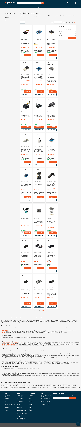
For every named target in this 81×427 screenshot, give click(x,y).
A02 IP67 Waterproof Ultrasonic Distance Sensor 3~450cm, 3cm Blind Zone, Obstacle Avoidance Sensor (51, 115)
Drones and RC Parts (20, 399)
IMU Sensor (6, 11)
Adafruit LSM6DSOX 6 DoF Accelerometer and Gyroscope (51, 221)
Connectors (19, 405)
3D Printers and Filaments (21, 412)
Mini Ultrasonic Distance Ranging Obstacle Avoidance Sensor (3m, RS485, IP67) (25, 42)
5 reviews (53, 46)
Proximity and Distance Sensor (10, 13)
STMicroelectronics (32, 405)
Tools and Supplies (20, 419)
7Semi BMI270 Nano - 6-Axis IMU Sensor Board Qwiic (25, 77)
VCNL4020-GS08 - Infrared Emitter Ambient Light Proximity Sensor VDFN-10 (37, 258)
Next (43, 310)
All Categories (7, 7)
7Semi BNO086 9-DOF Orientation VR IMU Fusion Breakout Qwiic (38, 77)
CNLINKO (30, 401)
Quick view (26, 31)
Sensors (18, 404)
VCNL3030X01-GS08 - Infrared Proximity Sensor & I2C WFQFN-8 (38, 292)
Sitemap (6, 410)
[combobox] (30, 3)
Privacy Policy (7, 407)
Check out (72, 37)
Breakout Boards (20, 401)
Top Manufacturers (16, 7)
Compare (22, 22)
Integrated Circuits (20, 395)
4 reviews (53, 188)
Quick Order (27, 7)
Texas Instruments (32, 396)
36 (69, 22)
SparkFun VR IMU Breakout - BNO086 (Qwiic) (10, 344)
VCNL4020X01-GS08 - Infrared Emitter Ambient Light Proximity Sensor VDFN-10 (51, 258)
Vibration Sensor (7, 16)
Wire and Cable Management (22, 413)
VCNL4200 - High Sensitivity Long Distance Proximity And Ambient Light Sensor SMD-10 (51, 293)
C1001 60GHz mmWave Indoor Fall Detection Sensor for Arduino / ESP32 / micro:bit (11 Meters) (51, 42)
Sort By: (52, 22)
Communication (19, 402)
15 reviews (41, 44)
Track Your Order (8, 405)
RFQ (23, 7)
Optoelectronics (19, 407)
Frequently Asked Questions (10, 404)
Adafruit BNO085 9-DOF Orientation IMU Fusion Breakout (38, 186)
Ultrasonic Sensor (8, 14)
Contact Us (33, 7)
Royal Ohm (31, 395)
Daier (30, 407)
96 (72, 22)
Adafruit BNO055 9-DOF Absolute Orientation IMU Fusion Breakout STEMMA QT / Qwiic (51, 80)
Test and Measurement (21, 418)
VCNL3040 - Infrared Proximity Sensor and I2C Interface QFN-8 (25, 292)
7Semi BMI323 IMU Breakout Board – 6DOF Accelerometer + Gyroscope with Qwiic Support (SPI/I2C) (26, 150)
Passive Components (20, 398)
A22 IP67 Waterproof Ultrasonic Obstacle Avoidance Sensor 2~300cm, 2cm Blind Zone (25, 115)
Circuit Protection (20, 415)
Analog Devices (4, 330)
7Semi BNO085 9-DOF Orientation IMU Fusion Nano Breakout (26, 184)
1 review (40, 80)
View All (30, 410)
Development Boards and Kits (22, 396)
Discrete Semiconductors (21, 410)
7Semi (30, 402)
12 (66, 22)
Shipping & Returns (8, 402)
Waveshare (31, 399)
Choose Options (26, 126)
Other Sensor (7, 17)
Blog (38, 7)
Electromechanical (20, 409)
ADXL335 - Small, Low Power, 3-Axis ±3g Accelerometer (12, 342)
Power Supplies (19, 416)
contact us (22, 17)
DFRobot (3, 331)
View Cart (63, 37)
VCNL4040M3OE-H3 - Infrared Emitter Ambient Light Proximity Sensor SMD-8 (26, 258)
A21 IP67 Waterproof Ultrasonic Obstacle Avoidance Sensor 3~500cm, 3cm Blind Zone (38, 115)
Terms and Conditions (9, 409)
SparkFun (3, 332)
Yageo (30, 398)
